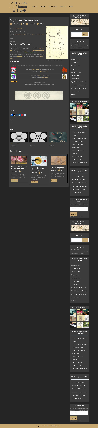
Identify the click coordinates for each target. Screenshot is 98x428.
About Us (34, 6)
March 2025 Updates (78, 176)
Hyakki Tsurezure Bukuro (79, 82)
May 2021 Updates (57, 167)
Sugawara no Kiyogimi (20, 34)
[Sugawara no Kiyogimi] (19, 137)
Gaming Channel (40, 75)
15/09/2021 (15, 23)
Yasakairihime (75, 66)
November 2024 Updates (79, 183)
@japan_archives (44, 71)
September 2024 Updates (79, 186)
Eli (23, 23)
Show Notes (43, 6)
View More (14, 180)
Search (71, 6)
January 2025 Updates (78, 179)
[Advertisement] (39, 197)
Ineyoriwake (75, 69)
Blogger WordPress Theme (43, 426)
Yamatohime (75, 78)
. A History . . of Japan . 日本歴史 (18, 6)
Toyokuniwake (75, 62)
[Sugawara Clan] (38, 137)
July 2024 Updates (77, 192)
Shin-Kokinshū (75, 91)
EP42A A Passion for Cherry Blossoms (19, 167)
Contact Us (63, 6)
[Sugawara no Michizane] (58, 137)
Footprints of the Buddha (79, 85)
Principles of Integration (78, 88)
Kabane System (76, 59)
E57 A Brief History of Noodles (38, 169)
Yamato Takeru (75, 75)
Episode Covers (53, 6)
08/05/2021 (54, 170)
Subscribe (73, 214)
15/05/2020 (15, 171)
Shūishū (73, 94)
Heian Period (18, 29)
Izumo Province (76, 72)
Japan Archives (35, 69)
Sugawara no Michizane (37, 34)
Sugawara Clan (33, 143)
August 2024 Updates (78, 189)
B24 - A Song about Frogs (79, 162)
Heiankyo (19, 56)
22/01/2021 (35, 173)
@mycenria (45, 77)
